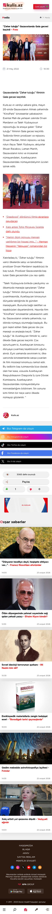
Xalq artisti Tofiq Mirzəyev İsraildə (25, 229)
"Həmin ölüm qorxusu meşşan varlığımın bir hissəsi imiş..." (27, 244)
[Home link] (25, 909)
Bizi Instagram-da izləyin (17, 437)
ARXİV (26, 853)
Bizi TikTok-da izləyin (16, 445)
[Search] (14, 909)
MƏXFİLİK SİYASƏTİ (26, 861)
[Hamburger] (4, 909)
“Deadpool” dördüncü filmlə (27, 219)
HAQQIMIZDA (26, 845)
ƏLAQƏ (26, 849)
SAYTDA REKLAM (26, 857)
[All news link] (47, 909)
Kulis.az (15, 415)
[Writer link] (36, 909)
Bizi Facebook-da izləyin (18, 453)
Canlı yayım (40, 7)
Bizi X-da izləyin (14, 461)
